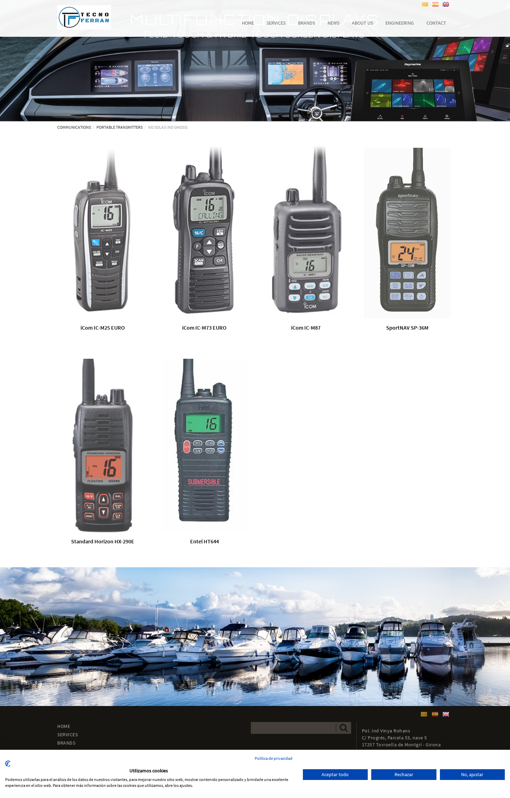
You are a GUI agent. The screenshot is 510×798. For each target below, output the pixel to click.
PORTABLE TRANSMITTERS (119, 127)
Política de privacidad (273, 758)
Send (343, 727)
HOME (63, 726)
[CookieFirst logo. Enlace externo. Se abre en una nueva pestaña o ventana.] (7, 764)
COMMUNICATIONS (74, 127)
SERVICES (67, 734)
